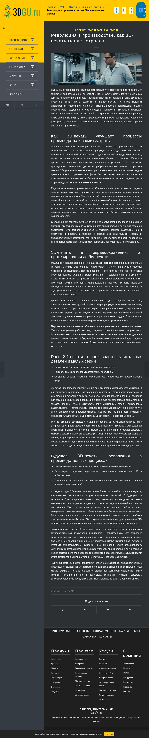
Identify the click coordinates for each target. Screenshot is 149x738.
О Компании (128, 663)
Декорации (79, 664)
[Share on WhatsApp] (62, 610)
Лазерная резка (106, 678)
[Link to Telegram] (36, 105)
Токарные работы (106, 673)
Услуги (102, 659)
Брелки (54, 664)
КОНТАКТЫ (105, 636)
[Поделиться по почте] (130, 610)
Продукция (56, 659)
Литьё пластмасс (106, 695)
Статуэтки (55, 682)
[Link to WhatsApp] (22, 105)
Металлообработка (107, 690)
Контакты (127, 691)
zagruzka (102, 30)
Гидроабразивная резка (106, 684)
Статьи (114, 30)
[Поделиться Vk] (85, 610)
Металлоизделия (82, 681)
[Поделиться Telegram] (108, 610)
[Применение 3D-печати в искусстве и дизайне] (2, 369)
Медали (54, 668)
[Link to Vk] (7, 105)
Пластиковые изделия (81, 675)
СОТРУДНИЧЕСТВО (104, 631)
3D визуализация (82, 695)
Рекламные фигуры (83, 668)
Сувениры (55, 687)
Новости (126, 668)
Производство (81, 659)
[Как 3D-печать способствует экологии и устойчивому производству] (146, 369)
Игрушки (54, 692)
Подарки (54, 673)
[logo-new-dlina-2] (22, 11)
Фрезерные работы (107, 668)
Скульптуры (56, 678)
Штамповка (104, 700)
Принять (109, 734)
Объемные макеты (83, 686)
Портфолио (128, 682)
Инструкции (128, 677)
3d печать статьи (85, 30)
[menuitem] (22, 40)
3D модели (80, 690)
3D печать (103, 664)
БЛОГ (137, 631)
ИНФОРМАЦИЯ (61, 631)
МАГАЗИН (125, 631)
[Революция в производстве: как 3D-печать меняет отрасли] (96, 69)
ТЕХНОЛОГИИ (81, 631)
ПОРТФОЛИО (88, 636)
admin (71, 591)
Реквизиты (127, 687)
